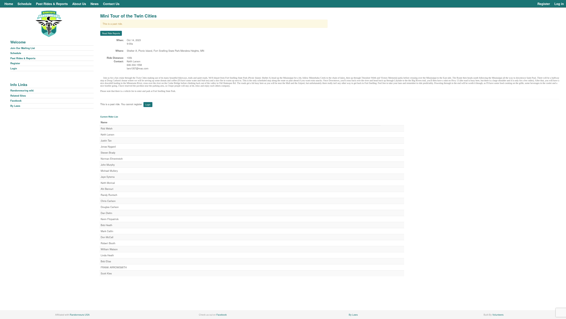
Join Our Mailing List (22, 48)
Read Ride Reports (111, 33)
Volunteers (498, 314)
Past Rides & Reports (52, 3)
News (95, 3)
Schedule (25, 3)
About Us (79, 3)
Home (8, 3)
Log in (559, 3)
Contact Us (111, 3)
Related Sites (18, 95)
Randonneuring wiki (22, 90)
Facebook (16, 100)
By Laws (15, 106)
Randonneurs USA (80, 314)
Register (543, 3)
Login (13, 68)
